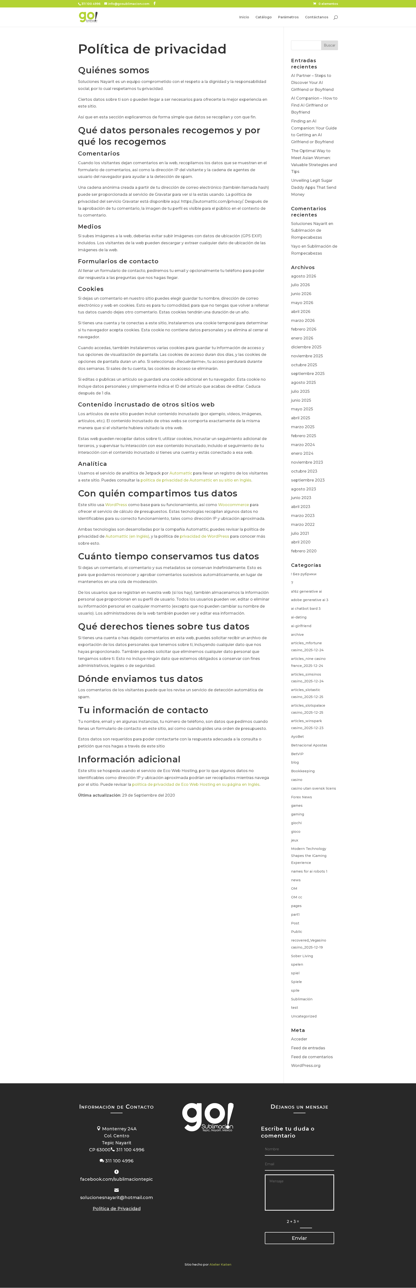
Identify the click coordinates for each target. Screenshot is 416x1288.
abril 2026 (300, 311)
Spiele (296, 982)
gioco (295, 831)
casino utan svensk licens (313, 788)
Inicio (244, 17)
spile (295, 990)
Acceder (299, 1039)
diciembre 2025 (306, 347)
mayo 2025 (302, 409)
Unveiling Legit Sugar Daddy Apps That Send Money (313, 187)
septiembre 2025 (308, 373)
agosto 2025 (303, 382)
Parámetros (288, 17)
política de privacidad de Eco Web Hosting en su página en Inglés (196, 784)
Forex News (301, 797)
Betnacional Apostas (309, 745)
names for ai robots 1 (309, 871)
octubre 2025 (304, 365)
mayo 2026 (302, 302)
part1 (295, 914)
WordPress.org (305, 1065)
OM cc (296, 897)
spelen (297, 964)
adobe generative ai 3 (309, 600)
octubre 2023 (304, 471)
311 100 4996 (90, 4)
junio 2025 (301, 400)
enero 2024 (302, 453)
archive (297, 634)
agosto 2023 (303, 489)
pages (296, 906)
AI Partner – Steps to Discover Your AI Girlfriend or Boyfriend (312, 82)
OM (294, 888)
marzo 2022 (303, 524)
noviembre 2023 (307, 462)
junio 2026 (301, 293)
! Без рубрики (303, 574)
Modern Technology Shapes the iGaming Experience (308, 856)
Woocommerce (233, 504)
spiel (295, 973)
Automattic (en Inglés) (127, 536)
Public (296, 931)
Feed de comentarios (312, 1057)
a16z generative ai (306, 591)
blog (295, 762)
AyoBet (297, 736)
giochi (296, 823)
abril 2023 (300, 506)
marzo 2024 (303, 444)
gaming (297, 814)
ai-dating (298, 617)
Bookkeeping (303, 771)
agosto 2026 (303, 276)
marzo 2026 (303, 320)
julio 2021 (300, 533)
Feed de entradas (308, 1048)
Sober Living (302, 956)
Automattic (180, 473)
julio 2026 (300, 285)
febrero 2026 (303, 329)
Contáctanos (316, 17)
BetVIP (297, 754)
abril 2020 (301, 542)
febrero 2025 (303, 436)
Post (295, 923)
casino (296, 780)
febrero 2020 (304, 551)
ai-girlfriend (301, 626)
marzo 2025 (302, 427)
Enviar (299, 1238)
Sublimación (301, 999)
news (296, 880)
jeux (294, 840)
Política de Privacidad (117, 1208)
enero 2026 (302, 338)
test (294, 1007)
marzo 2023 (303, 515)
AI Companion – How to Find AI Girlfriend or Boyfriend (314, 105)
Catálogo (263, 17)
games (297, 805)
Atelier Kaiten (220, 1264)
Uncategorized (304, 1016)
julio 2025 (300, 391)
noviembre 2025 (307, 356)
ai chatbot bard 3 (306, 608)
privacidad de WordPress (204, 536)
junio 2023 (301, 497)
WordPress (116, 504)
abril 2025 (300, 418)
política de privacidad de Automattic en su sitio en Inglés (196, 480)
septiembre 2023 (308, 480)
